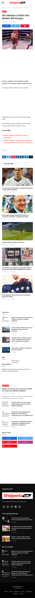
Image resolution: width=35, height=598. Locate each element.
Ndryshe (16, 593)
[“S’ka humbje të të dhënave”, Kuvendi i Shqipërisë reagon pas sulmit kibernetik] (6, 330)
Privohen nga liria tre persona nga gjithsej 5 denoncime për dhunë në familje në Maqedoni (21, 404)
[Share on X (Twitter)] (15, 25)
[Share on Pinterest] (24, 25)
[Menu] (3, 3)
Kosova (23, 591)
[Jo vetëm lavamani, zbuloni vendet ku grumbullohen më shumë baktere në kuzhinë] (6, 528)
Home (6, 591)
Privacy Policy (17, 588)
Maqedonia (5, 385)
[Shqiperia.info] (17, 2)
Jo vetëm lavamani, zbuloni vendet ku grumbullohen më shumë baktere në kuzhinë (21, 528)
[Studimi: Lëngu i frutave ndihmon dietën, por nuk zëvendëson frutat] (6, 539)
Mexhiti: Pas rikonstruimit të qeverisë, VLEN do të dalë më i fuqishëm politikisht (22, 319)
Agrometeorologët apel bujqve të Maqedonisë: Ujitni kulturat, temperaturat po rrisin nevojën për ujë (22, 413)
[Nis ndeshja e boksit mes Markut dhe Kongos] (17, 39)
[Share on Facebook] (6, 25)
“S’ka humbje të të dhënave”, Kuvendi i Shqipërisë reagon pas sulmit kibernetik (22, 329)
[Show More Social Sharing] (31, 25)
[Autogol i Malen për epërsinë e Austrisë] (17, 231)
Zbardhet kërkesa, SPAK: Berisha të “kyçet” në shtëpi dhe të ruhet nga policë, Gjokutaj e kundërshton (21, 339)
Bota (11, 591)
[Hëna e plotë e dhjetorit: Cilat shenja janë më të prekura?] (6, 350)
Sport (4, 11)
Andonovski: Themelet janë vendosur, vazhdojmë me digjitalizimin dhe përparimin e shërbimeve (22, 423)
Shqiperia (16, 591)
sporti (4, 150)
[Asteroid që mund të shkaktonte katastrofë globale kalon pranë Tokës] (6, 520)
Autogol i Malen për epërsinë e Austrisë (13, 242)
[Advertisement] (17, 65)
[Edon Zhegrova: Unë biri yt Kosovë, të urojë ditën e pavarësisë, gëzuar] (17, 284)
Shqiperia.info (19, 586)
